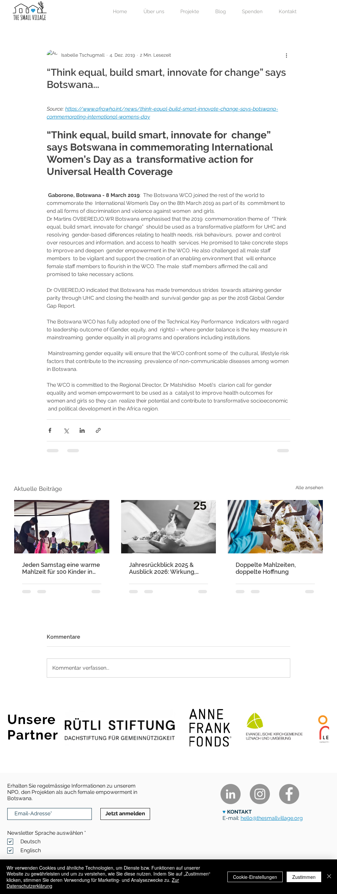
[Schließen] (329, 877)
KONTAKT (239, 812)
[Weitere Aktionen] (286, 55)
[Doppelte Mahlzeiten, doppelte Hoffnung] (275, 526)
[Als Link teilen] (98, 430)
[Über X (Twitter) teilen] (66, 430)
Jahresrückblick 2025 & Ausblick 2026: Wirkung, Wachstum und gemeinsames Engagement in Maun (168, 568)
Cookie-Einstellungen (255, 877)
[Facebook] (289, 794)
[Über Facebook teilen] (50, 430)
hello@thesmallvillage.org (272, 818)
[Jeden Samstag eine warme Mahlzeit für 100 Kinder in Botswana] (61, 526)
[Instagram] (260, 794)
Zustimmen (304, 877)
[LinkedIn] (230, 794)
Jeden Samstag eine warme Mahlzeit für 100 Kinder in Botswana (61, 568)
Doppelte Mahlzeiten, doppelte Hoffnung (266, 568)
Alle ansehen (309, 487)
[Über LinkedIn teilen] (82, 430)
